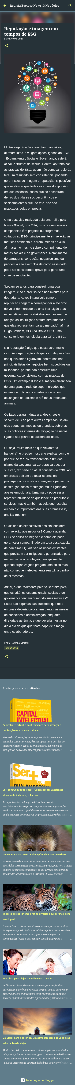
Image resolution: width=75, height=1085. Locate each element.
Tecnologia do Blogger (39, 1080)
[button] (6, 45)
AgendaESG (12, 648)
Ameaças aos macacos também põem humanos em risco (34, 854)
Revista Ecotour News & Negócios (34, 5)
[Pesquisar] (70, 5)
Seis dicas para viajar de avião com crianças (27, 978)
